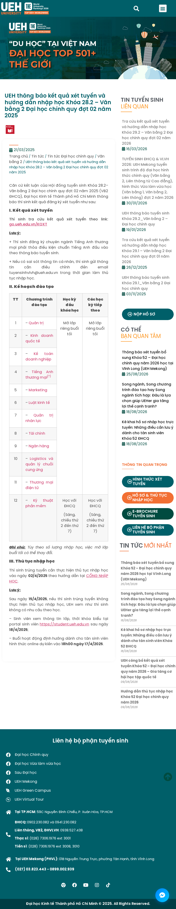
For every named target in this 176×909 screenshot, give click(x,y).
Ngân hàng (39, 446)
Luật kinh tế (39, 403)
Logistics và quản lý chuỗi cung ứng (39, 464)
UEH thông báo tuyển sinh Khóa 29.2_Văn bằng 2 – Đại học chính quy (145, 218)
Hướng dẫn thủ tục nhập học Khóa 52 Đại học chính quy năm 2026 (147, 697)
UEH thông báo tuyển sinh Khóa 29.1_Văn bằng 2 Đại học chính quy (146, 283)
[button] (163, 8)
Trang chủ (18, 156)
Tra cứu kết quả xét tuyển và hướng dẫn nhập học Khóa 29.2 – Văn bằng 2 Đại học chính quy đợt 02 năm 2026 (147, 133)
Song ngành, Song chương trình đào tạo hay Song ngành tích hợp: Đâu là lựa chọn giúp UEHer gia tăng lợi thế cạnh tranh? (146, 395)
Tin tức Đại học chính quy (70, 156)
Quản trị (36, 323)
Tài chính (37, 434)
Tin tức (37, 156)
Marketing (38, 390)
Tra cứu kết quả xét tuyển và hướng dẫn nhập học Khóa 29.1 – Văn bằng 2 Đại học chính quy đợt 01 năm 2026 (147, 251)
